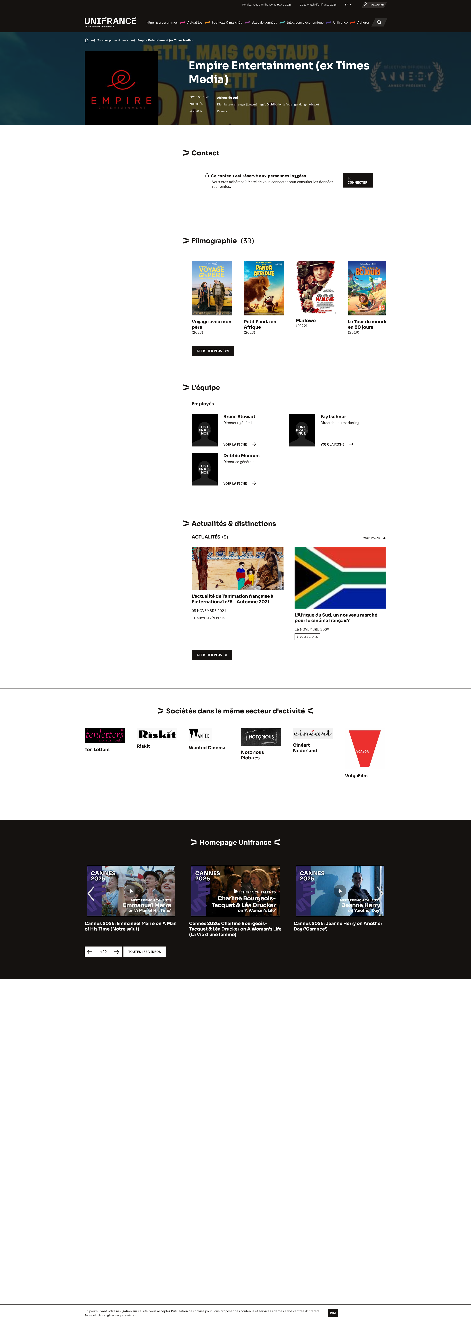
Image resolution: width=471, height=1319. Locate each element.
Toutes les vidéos (144, 952)
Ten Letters (97, 749)
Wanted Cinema (207, 748)
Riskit (143, 746)
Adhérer (363, 22)
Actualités (194, 22)
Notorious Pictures (252, 755)
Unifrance (340, 22)
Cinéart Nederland (305, 747)
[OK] (333, 1312)
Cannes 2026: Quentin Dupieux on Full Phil (337, 926)
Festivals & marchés (227, 22)
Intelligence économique (305, 22)
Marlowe (306, 320)
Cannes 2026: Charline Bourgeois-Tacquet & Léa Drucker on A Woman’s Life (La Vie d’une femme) (131, 929)
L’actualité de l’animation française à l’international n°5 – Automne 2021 (232, 599)
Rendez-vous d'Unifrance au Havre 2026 (267, 4)
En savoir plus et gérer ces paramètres (110, 1315)
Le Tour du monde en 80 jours (368, 324)
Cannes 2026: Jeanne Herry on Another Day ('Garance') (233, 926)
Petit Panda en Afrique (260, 324)
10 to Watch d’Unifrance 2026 (318, 4)
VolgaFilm (356, 775)
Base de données (264, 22)
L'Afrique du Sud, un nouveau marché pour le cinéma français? (336, 617)
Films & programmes (162, 22)
